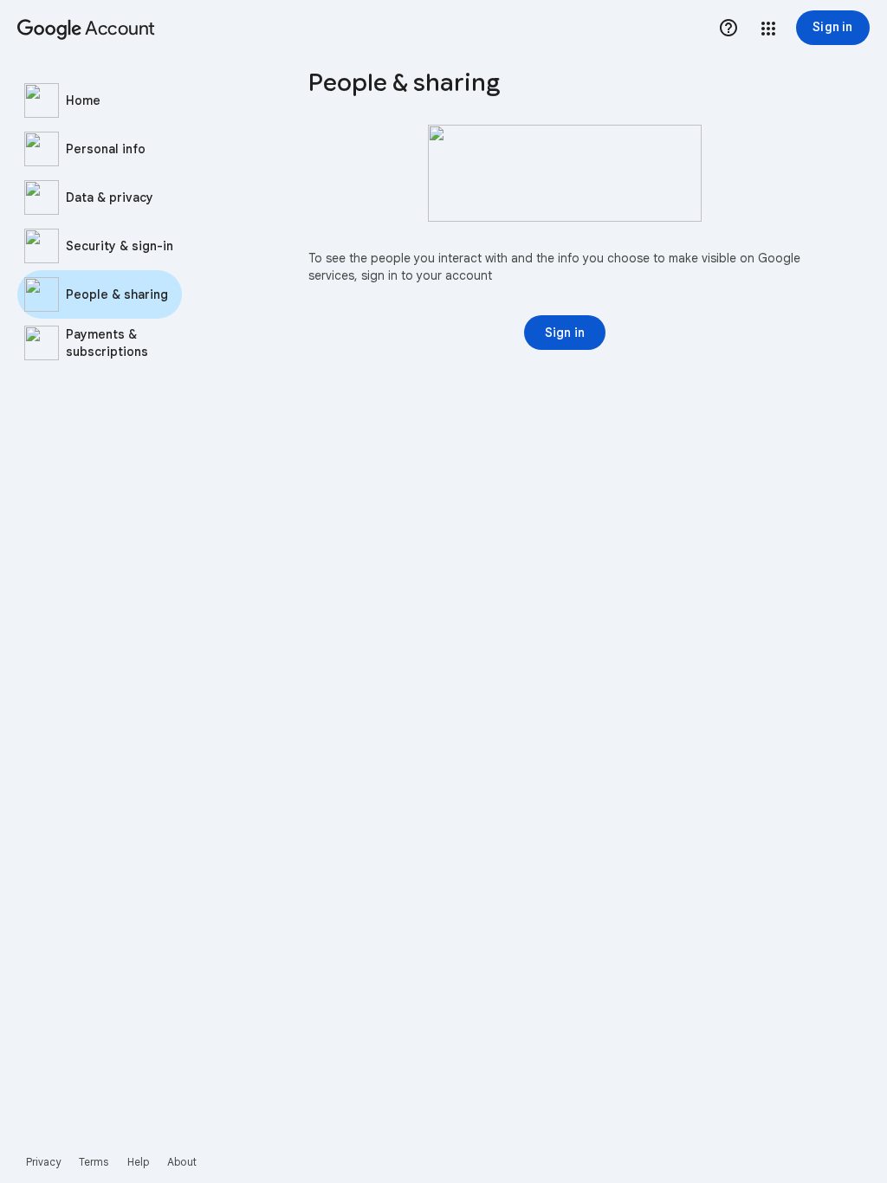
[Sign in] (564, 332)
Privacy (44, 1161)
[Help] (728, 27)
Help (138, 1161)
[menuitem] (121, 100)
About (182, 1161)
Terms (94, 1161)
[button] (768, 28)
